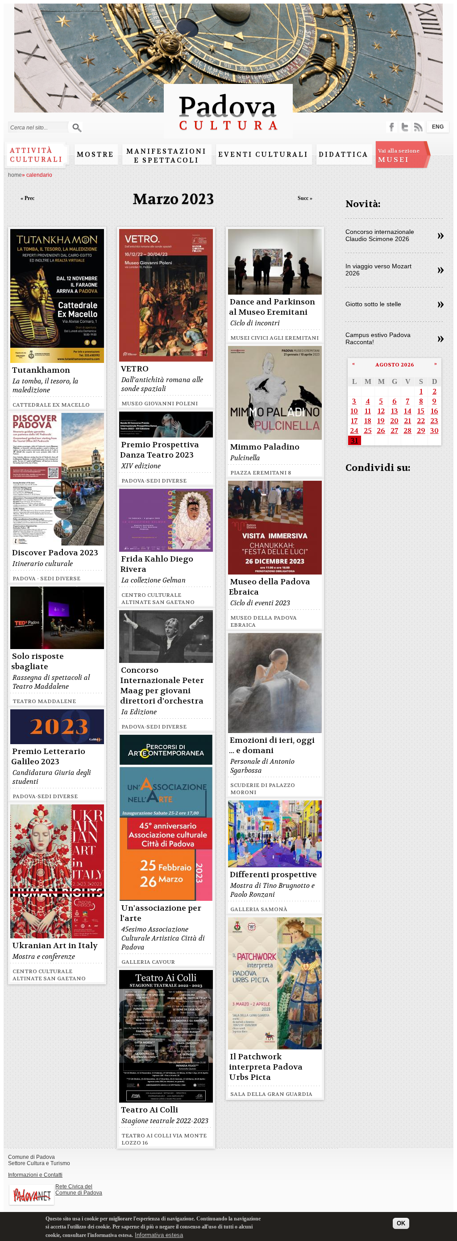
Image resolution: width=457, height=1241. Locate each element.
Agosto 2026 (394, 364)
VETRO (135, 369)
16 (434, 411)
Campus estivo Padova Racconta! (378, 338)
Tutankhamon (41, 370)
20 (394, 420)
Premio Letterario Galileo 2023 (48, 756)
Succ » (305, 198)
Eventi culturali (263, 154)
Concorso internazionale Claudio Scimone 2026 (379, 235)
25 (368, 430)
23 (434, 420)
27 (394, 430)
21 (407, 420)
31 (354, 440)
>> (441, 236)
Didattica (344, 154)
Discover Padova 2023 (55, 553)
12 (381, 411)
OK (401, 1223)
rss (418, 127)
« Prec (27, 198)
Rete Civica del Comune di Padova (78, 1189)
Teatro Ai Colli (149, 1110)
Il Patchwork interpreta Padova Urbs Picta (266, 1067)
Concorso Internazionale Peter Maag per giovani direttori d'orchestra (162, 685)
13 (394, 411)
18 (367, 420)
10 (354, 411)
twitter (405, 127)
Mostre (95, 154)
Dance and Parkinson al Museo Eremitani (272, 307)
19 (381, 420)
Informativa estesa (159, 1235)
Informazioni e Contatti (35, 1175)
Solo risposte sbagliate (37, 661)
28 (407, 430)
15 (420, 411)
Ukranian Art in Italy (55, 946)
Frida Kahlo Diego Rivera (156, 564)
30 (434, 430)
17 (354, 420)
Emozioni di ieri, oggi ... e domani (272, 745)
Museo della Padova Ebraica (269, 587)
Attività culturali (36, 155)
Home (15, 175)
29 (421, 430)
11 (368, 411)
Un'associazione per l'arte (160, 913)
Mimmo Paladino (264, 447)
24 (354, 430)
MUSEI (399, 155)
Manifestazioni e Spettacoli (166, 156)
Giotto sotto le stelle (373, 304)
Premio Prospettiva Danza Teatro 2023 (159, 450)
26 (381, 430)
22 (421, 420)
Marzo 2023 (173, 199)
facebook (391, 127)
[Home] (228, 134)
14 (407, 411)
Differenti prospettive (273, 875)
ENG (438, 127)
